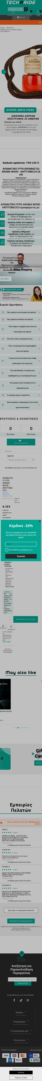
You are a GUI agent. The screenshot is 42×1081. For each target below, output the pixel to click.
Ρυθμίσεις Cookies (21, 1078)
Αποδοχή (21, 1072)
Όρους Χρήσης (14, 551)
